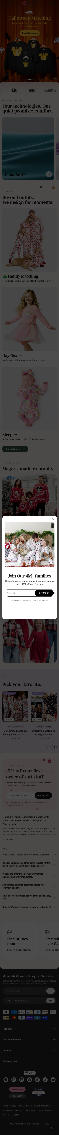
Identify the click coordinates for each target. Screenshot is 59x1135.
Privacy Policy (42, 600)
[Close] (53, 519)
